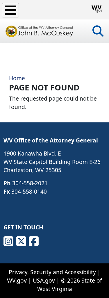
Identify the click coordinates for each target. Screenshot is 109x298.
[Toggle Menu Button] (10, 10)
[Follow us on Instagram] (8, 241)
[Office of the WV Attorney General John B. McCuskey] (40, 31)
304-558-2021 (30, 183)
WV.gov (17, 280)
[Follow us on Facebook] (34, 241)
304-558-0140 (29, 191)
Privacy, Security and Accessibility (52, 272)
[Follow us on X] (21, 241)
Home (17, 78)
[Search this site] (97, 33)
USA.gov (44, 280)
